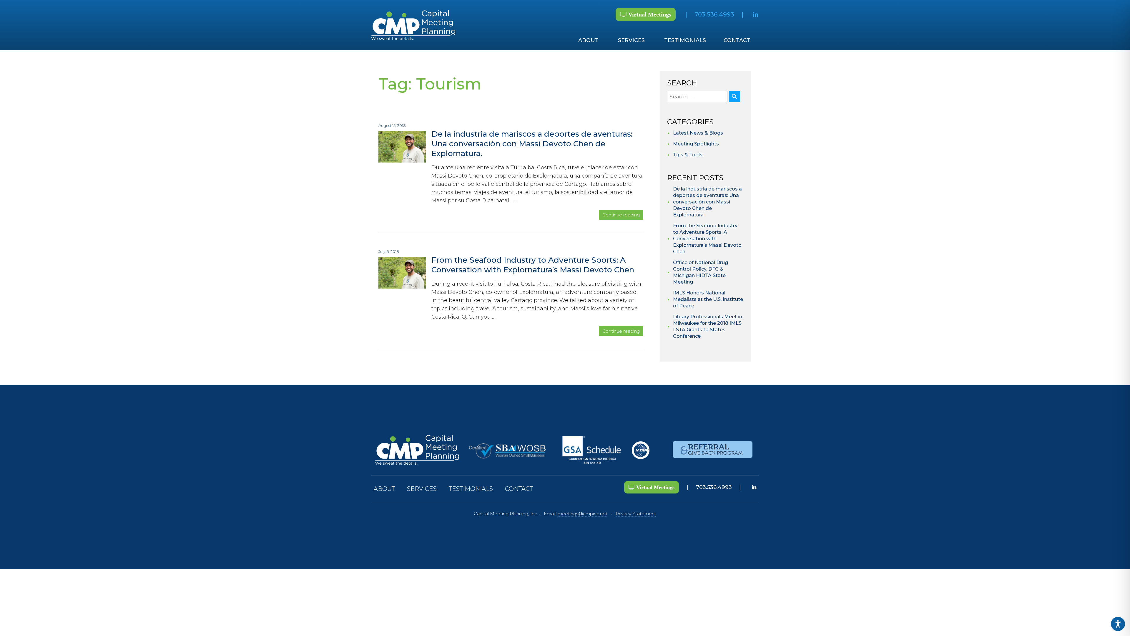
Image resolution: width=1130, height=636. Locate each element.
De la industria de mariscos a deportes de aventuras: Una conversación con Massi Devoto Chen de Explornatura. (531, 143)
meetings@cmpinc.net (582, 513)
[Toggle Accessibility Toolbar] (1118, 624)
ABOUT (588, 40)
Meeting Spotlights (696, 144)
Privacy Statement (636, 513)
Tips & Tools (687, 155)
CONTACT (737, 40)
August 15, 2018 (392, 125)
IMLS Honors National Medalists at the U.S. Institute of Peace (708, 299)
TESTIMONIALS (685, 40)
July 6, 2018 (388, 251)
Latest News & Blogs (698, 133)
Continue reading (622, 215)
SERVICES (631, 40)
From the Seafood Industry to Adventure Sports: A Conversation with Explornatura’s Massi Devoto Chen (532, 264)
